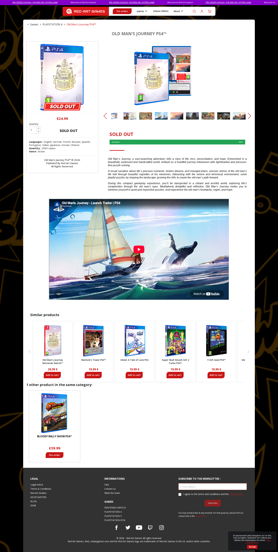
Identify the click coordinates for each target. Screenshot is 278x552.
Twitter (128, 527)
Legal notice (36, 484)
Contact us (110, 488)
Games (142, 11)
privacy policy (236, 494)
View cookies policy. (258, 541)
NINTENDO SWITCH (115, 507)
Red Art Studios (38, 492)
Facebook (116, 527)
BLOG (33, 501)
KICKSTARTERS (38, 497)
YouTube (139, 527)
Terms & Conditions (40, 488)
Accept (252, 547)
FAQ (106, 484)
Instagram (161, 527)
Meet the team (112, 492)
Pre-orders (122, 11)
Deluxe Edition (160, 11)
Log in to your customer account (202, 11)
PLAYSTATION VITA (114, 520)
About (179, 11)
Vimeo (150, 527)
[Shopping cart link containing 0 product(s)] (210, 11)
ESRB (33, 505)
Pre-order (54, 455)
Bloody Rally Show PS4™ (54, 436)
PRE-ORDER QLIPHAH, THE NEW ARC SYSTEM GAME (107, 2)
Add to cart (52, 375)
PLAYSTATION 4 (113, 511)
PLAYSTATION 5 (113, 515)
